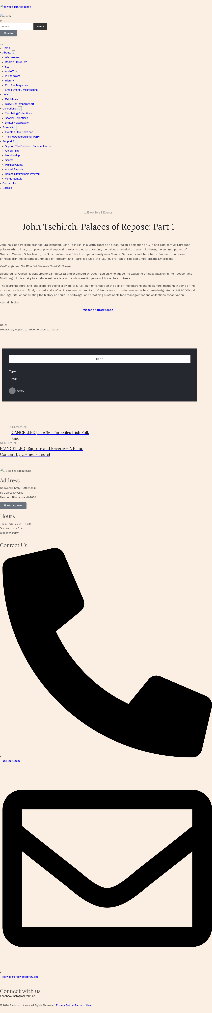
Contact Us (9, 183)
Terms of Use (83, 1005)
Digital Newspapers (17, 122)
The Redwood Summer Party (22, 136)
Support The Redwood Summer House (28, 146)
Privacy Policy (64, 1005)
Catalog (7, 188)
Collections (9, 108)
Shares (9, 160)
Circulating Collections (18, 113)
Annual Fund (12, 150)
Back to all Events (100, 212)
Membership (12, 155)
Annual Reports (14, 169)
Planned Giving (14, 164)
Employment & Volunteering (21, 89)
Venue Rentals (13, 178)
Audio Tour (11, 71)
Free (99, 359)
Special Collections (16, 118)
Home (6, 48)
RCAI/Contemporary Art (19, 104)
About (6, 52)
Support (7, 141)
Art (4, 94)
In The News (12, 76)
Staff (8, 66)
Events (6, 127)
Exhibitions (11, 99)
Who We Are (12, 57)
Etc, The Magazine (16, 85)
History (9, 80)
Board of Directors (16, 62)
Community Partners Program (22, 174)
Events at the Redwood (19, 132)
